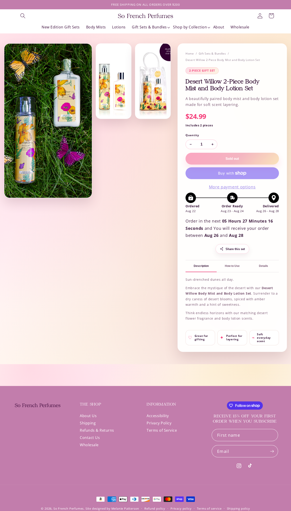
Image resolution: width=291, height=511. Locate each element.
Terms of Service (162, 430)
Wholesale (89, 444)
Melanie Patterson (125, 508)
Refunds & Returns (97, 430)
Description (201, 266)
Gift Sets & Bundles (212, 53)
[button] (23, 16)
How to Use (232, 266)
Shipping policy (238, 508)
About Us (88, 416)
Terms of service (209, 508)
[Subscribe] (272, 451)
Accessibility (158, 416)
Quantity (192, 135)
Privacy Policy (159, 423)
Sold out (232, 158)
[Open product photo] (48, 120)
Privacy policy (181, 508)
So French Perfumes (68, 508)
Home (190, 53)
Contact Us (90, 437)
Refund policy (154, 508)
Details (263, 266)
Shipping (88, 423)
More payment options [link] (232, 187)
